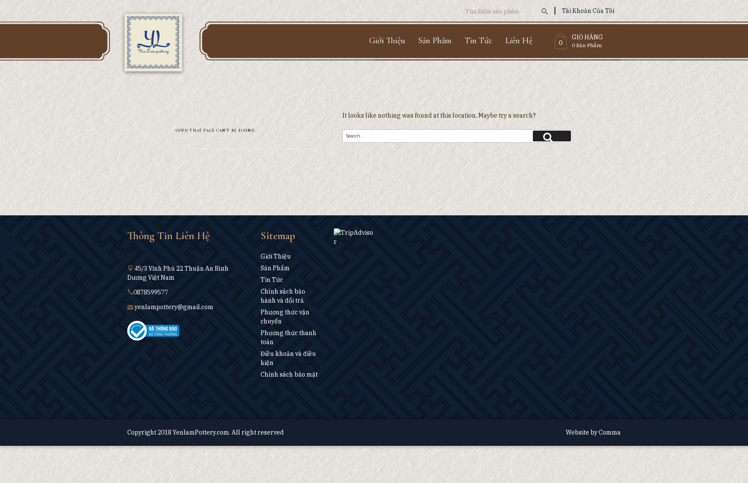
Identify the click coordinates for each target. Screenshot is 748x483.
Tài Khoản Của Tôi (588, 11)
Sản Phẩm (434, 40)
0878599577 (150, 292)
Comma (610, 432)
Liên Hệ (518, 40)
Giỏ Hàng (587, 37)
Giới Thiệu (387, 40)
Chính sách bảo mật (289, 374)
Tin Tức (478, 40)
